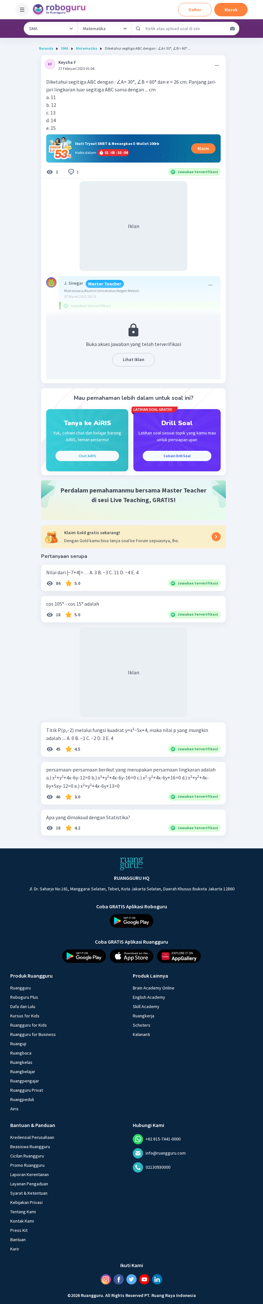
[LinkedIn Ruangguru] (157, 1279)
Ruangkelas (21, 1062)
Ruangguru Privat (26, 1090)
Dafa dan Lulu (22, 1006)
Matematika (86, 48)
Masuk (231, 10)
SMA (64, 48)
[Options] (217, 65)
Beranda (46, 48)
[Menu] (22, 9)
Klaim (203, 148)
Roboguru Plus (24, 997)
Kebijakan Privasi (26, 1202)
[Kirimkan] (138, 28)
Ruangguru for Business (33, 1034)
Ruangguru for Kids (28, 1025)
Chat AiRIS (87, 455)
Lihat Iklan (133, 359)
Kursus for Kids (24, 1016)
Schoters (141, 1025)
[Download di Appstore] (131, 956)
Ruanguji (18, 1044)
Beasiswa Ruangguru (30, 1146)
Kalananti (141, 1034)
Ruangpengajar (24, 1081)
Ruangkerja (143, 1016)
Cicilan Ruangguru (27, 1156)
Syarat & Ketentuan (28, 1193)
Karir (14, 1249)
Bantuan (18, 1239)
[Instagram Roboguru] (106, 1279)
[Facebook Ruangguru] (119, 1279)
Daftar (195, 10)
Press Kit (19, 1230)
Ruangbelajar (22, 1071)
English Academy (149, 997)
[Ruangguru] (131, 863)
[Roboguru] (60, 9)
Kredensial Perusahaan (32, 1137)
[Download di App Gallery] (179, 956)
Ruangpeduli (22, 1099)
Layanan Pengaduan (29, 1184)
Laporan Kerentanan (29, 1174)
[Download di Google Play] (131, 921)
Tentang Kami (23, 1212)
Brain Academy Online (153, 988)
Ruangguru (20, 988)
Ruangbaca (20, 1053)
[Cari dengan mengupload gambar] (232, 28)
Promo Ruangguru (27, 1165)
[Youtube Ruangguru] (144, 1279)
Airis (14, 1109)
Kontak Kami (22, 1221)
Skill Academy (146, 1006)
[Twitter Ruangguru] (131, 1279)
